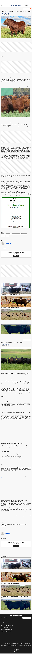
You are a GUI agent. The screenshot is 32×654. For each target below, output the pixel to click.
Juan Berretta (8, 243)
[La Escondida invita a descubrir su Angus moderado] (16, 329)
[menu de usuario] (30, 5)
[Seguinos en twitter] (4, 618)
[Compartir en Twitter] (5, 13)
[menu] (2, 5)
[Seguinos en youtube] (2, 618)
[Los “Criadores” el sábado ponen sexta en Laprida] (16, 301)
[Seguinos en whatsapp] (1, 618)
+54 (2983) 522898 (16, 644)
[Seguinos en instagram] (6, 618)
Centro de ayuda (16, 647)
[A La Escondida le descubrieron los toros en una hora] (16, 288)
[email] (6, 13)
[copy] (8, 13)
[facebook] (3, 13)
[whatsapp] (2, 13)
